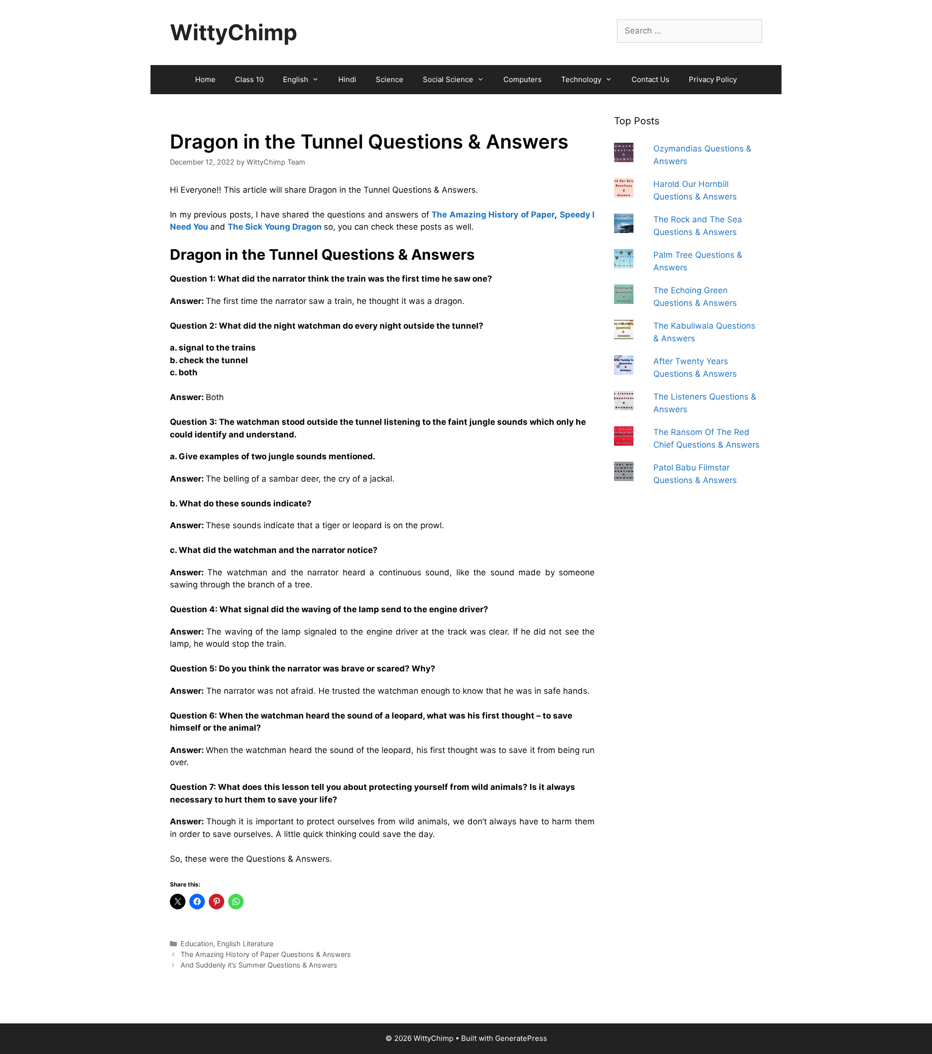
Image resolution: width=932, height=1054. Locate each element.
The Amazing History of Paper (493, 214)
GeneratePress (521, 1038)
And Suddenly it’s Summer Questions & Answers (259, 965)
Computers (522, 79)
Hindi (347, 79)
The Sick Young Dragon (275, 227)
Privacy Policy (713, 79)
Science (389, 79)
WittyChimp (233, 32)
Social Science (448, 79)
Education (197, 943)
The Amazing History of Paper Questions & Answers (266, 954)
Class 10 (249, 79)
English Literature (245, 943)
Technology (581, 79)
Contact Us (650, 79)
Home (205, 79)
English (295, 79)
